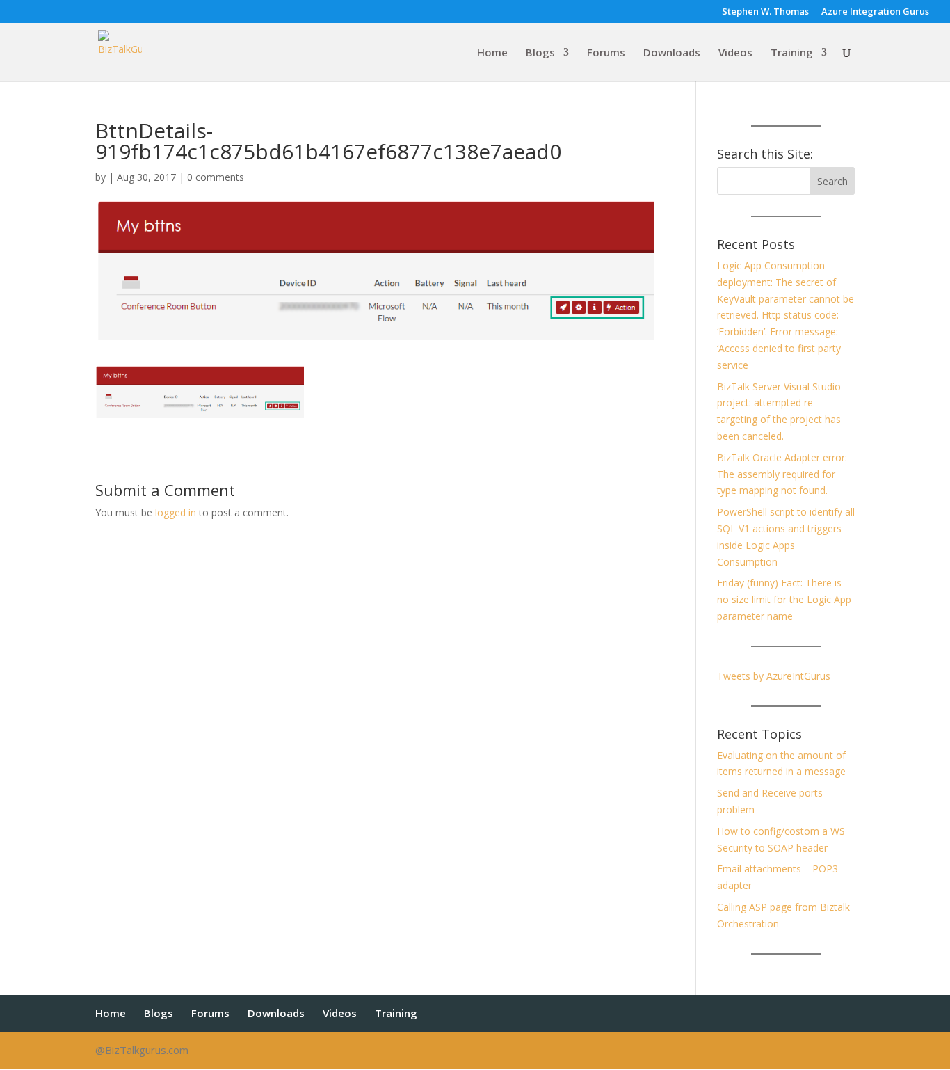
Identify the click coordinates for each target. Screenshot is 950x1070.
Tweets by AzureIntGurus (773, 675)
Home (492, 53)
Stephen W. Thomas (765, 12)
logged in (175, 512)
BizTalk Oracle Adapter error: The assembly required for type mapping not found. (782, 474)
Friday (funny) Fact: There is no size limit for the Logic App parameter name (784, 599)
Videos (735, 53)
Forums (606, 53)
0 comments (215, 177)
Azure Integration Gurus (875, 12)
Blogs (540, 53)
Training (792, 53)
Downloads (671, 53)
